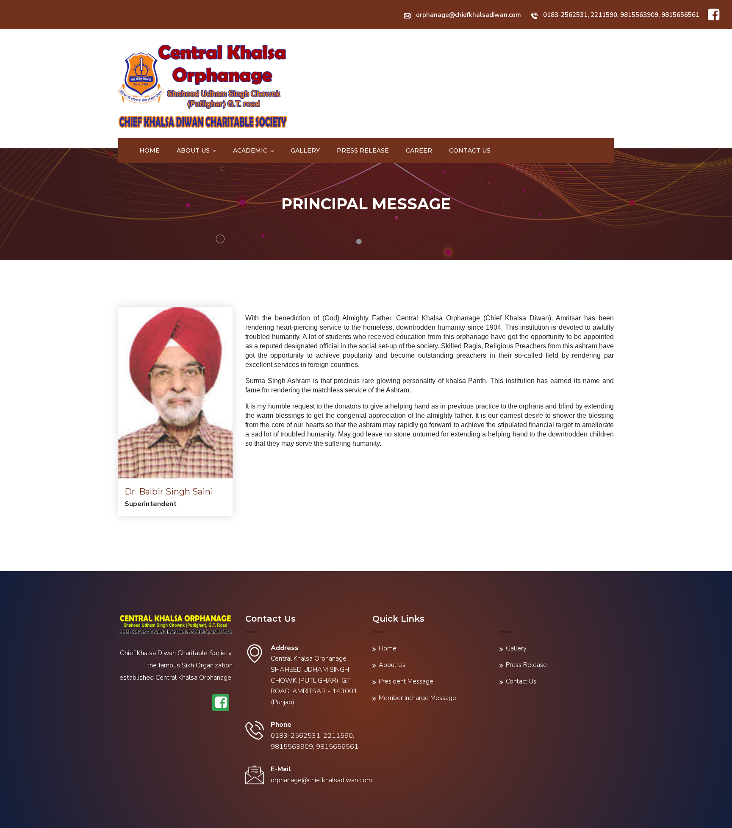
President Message (406, 681)
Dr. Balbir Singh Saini (169, 491)
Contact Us (470, 150)
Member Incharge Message (417, 698)
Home (149, 150)
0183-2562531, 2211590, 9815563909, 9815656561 (621, 15)
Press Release (363, 150)
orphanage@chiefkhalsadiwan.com (468, 15)
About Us (193, 150)
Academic (250, 150)
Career (419, 150)
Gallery (305, 150)
